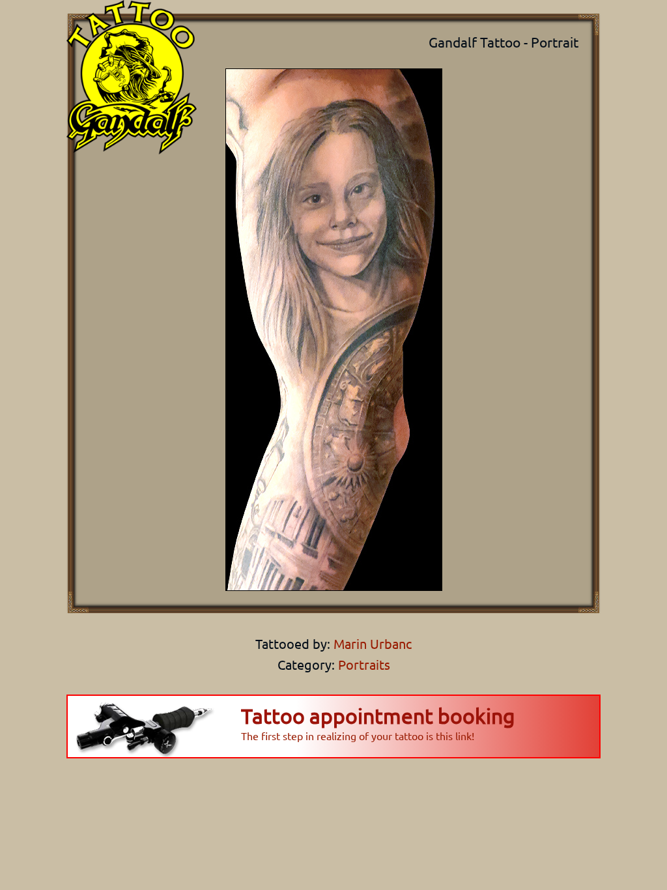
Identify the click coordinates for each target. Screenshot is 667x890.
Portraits (364, 664)
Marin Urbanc (371, 643)
